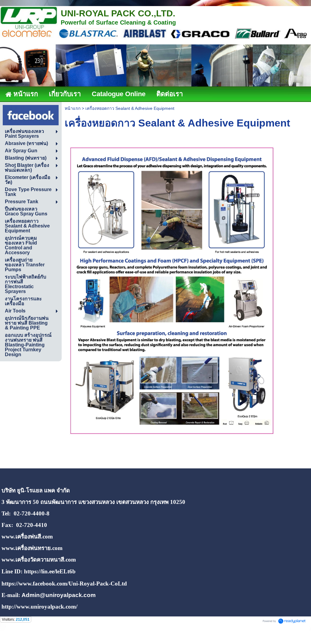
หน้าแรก (72, 108)
